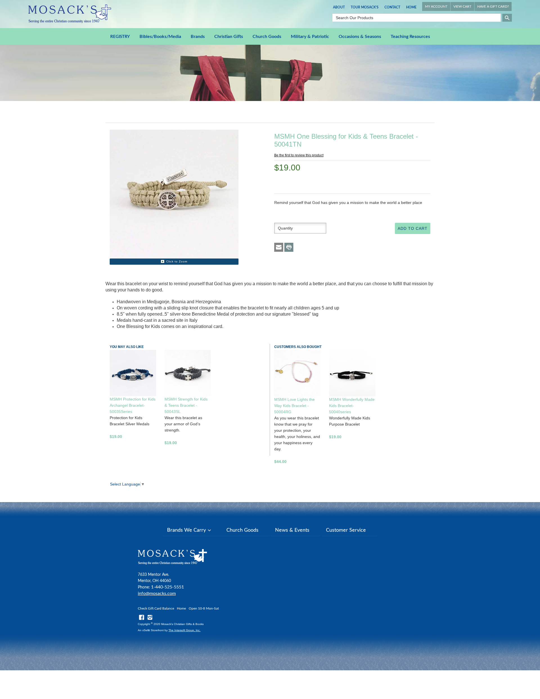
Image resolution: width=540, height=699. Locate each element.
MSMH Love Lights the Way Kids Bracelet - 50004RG (294, 405)
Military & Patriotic (310, 36)
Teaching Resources (410, 36)
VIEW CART (462, 6)
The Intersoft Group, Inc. (184, 630)
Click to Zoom (176, 261)
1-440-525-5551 (167, 587)
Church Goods (267, 36)
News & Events (292, 530)
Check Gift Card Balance (156, 608)
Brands (198, 36)
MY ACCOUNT (436, 6)
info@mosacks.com (157, 593)
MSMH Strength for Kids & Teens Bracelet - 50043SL (186, 405)
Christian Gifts (228, 36)
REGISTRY (120, 37)
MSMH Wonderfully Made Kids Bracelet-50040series (352, 405)
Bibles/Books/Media (160, 36)
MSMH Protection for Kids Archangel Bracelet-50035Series (133, 405)
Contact (392, 7)
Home (411, 7)
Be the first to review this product (298, 155)
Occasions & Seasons (360, 36)
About (339, 7)
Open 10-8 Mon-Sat (204, 608)
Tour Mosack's (365, 7)
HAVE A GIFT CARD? (493, 6)
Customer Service (346, 530)
